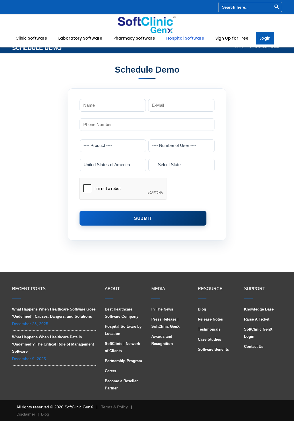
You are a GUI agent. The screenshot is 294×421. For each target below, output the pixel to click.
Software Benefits (213, 349)
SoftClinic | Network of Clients (122, 347)
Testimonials (209, 329)
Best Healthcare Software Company (121, 313)
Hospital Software (185, 38)
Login (265, 38)
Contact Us (253, 346)
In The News (162, 309)
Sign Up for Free (232, 38)
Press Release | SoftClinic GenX (165, 323)
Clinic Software (32, 38)
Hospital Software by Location (123, 330)
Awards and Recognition (162, 340)
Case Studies (209, 339)
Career (110, 371)
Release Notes (210, 319)
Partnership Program (123, 361)
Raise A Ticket (256, 319)
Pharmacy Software (134, 38)
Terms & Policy (114, 407)
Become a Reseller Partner (121, 384)
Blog (202, 309)
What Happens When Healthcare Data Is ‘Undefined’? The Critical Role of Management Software (53, 344)
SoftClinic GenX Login (258, 333)
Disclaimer (25, 414)
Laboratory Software (80, 38)
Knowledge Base (259, 309)
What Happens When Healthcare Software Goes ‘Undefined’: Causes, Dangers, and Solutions (54, 313)
